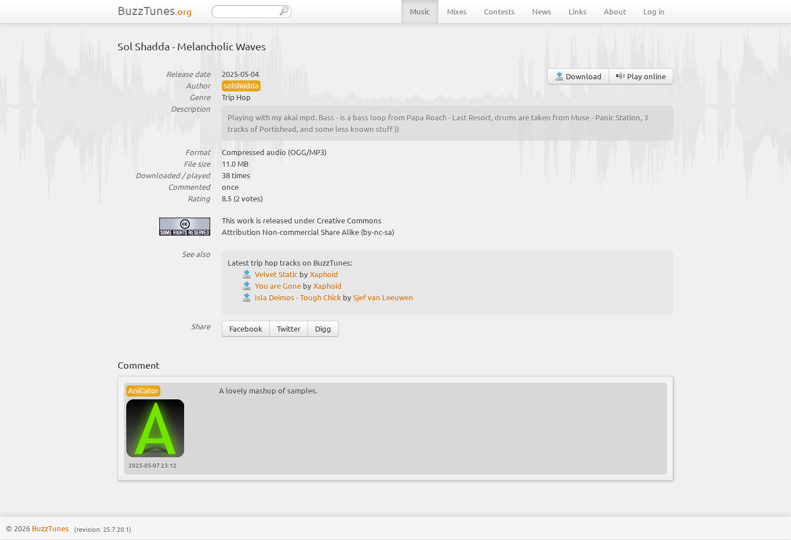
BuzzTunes (155, 10)
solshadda (241, 85)
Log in (654, 11)
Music (420, 11)
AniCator (143, 390)
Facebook (245, 328)
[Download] (248, 274)
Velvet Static (276, 274)
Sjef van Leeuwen (383, 297)
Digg (323, 328)
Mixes (457, 11)
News (541, 11)
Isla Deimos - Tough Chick (298, 297)
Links (578, 11)
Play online (645, 76)
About (615, 11)
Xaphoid (324, 274)
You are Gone (278, 286)
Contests (499, 11)
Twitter (289, 328)
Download (583, 76)
